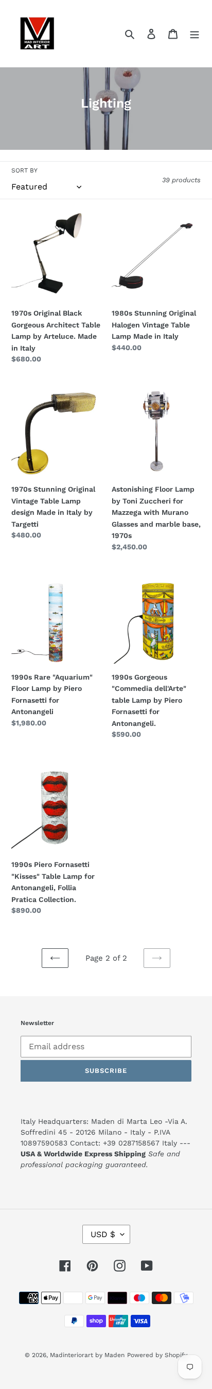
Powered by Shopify (157, 1355)
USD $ (103, 1234)
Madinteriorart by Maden (87, 1355)
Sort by (24, 170)
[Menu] (194, 34)
